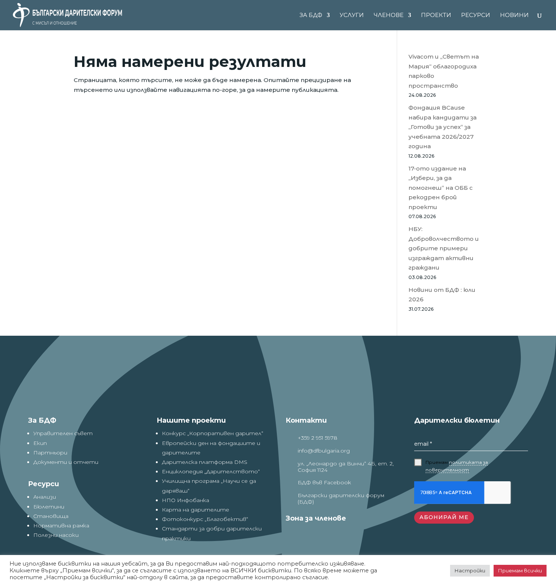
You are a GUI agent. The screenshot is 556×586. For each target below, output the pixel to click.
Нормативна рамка (61, 525)
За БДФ (311, 15)
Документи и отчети (65, 462)
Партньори (50, 452)
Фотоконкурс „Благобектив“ (205, 519)
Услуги (352, 15)
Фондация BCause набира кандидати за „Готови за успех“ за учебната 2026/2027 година (442, 127)
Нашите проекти (191, 420)
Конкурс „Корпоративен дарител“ (212, 433)
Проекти (436, 15)
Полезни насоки (56, 535)
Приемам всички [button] (520, 570)
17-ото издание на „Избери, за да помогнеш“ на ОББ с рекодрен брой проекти (440, 188)
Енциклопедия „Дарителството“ (211, 471)
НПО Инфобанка (185, 500)
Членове (389, 15)
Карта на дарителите (195, 509)
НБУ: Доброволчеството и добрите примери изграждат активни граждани (443, 248)
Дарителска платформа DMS (204, 462)
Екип (40, 443)
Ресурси (475, 15)
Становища (50, 516)
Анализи (44, 496)
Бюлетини (48, 506)
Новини (514, 15)
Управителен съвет (63, 433)
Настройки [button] (470, 570)
